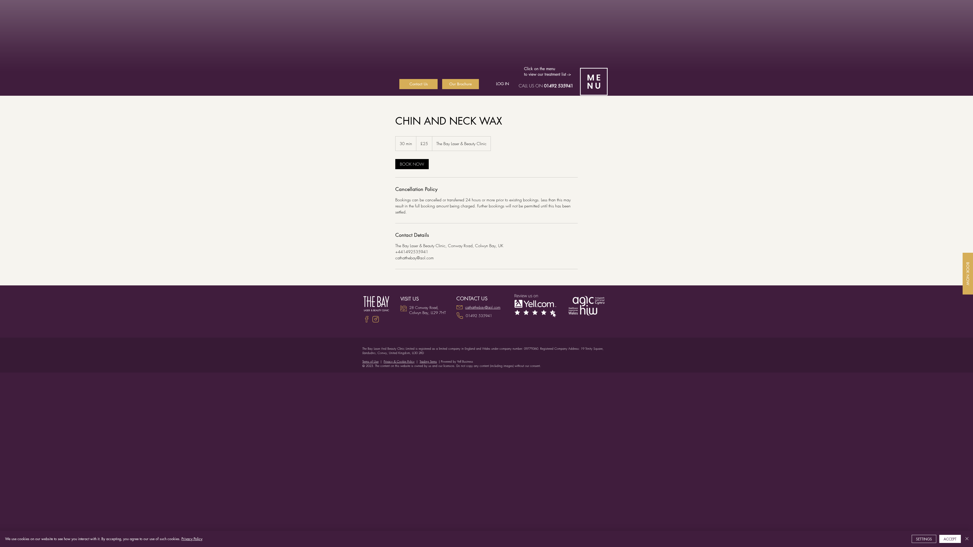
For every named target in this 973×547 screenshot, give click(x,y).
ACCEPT (950, 539)
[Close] (967, 539)
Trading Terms (428, 361)
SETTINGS (924, 539)
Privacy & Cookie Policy (399, 361)
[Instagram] (375, 319)
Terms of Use (370, 361)
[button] (594, 81)
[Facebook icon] (367, 319)
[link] (412, 164)
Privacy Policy (191, 538)
